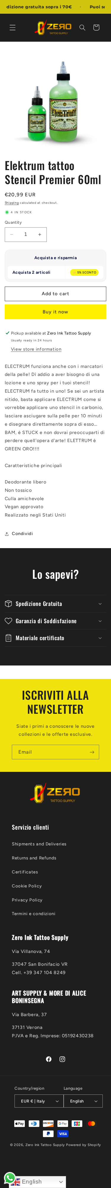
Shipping (12, 203)
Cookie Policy (27, 886)
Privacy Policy (27, 900)
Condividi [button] (22, 533)
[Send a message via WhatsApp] (10, 1178)
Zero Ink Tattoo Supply (45, 1145)
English (31, 1181)
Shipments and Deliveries (39, 844)
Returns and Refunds (34, 858)
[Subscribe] (92, 752)
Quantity (13, 222)
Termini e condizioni (34, 913)
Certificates (25, 872)
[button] (12, 27)
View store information (36, 349)
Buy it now (56, 312)
